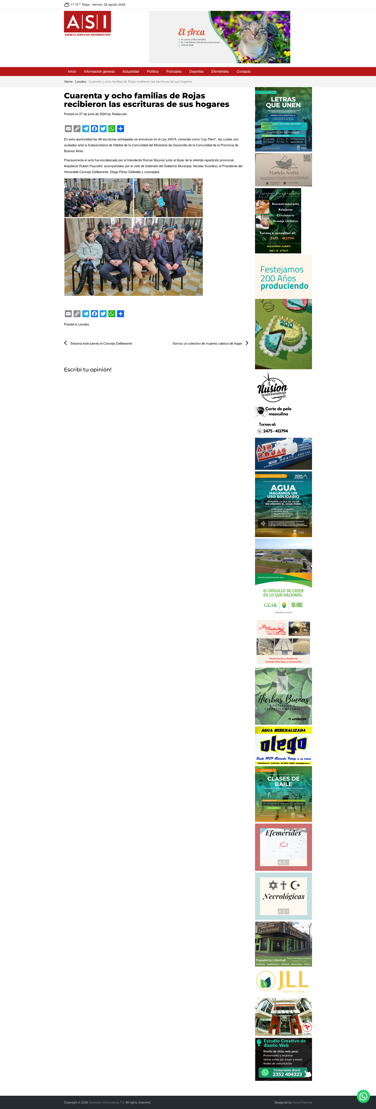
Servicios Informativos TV (106, 1102)
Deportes (196, 71)
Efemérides (220, 71)
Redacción (119, 113)
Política (152, 71)
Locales (80, 81)
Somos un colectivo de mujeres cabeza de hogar (207, 343)
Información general (99, 71)
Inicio (72, 71)
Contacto (244, 71)
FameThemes (302, 1102)
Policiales (173, 71)
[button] (363, 1096)
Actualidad (131, 71)
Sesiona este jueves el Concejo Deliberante (101, 343)
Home (68, 81)
